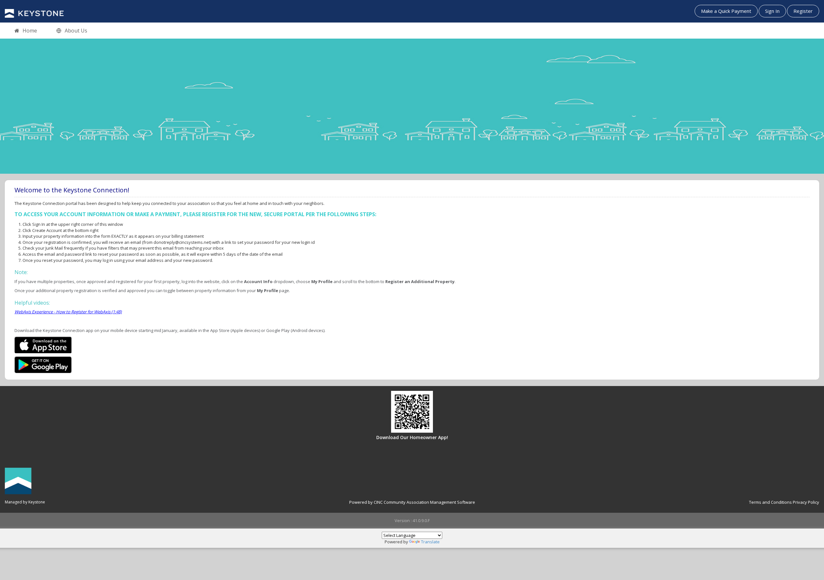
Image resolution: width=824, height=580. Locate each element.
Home (30, 30)
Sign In (772, 11)
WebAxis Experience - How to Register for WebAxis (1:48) (68, 312)
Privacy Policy (806, 502)
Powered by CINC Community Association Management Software (412, 502)
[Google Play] (42, 364)
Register (803, 11)
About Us (76, 30)
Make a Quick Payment (726, 11)
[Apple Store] (42, 344)
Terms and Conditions (770, 502)
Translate (430, 542)
